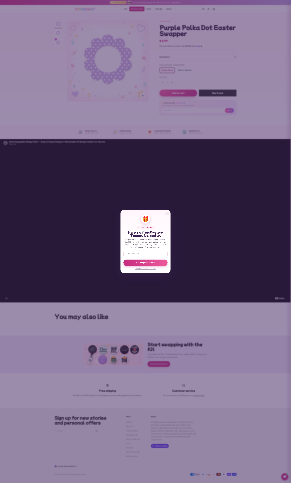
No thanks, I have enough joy (145, 269)
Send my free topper (145, 262)
